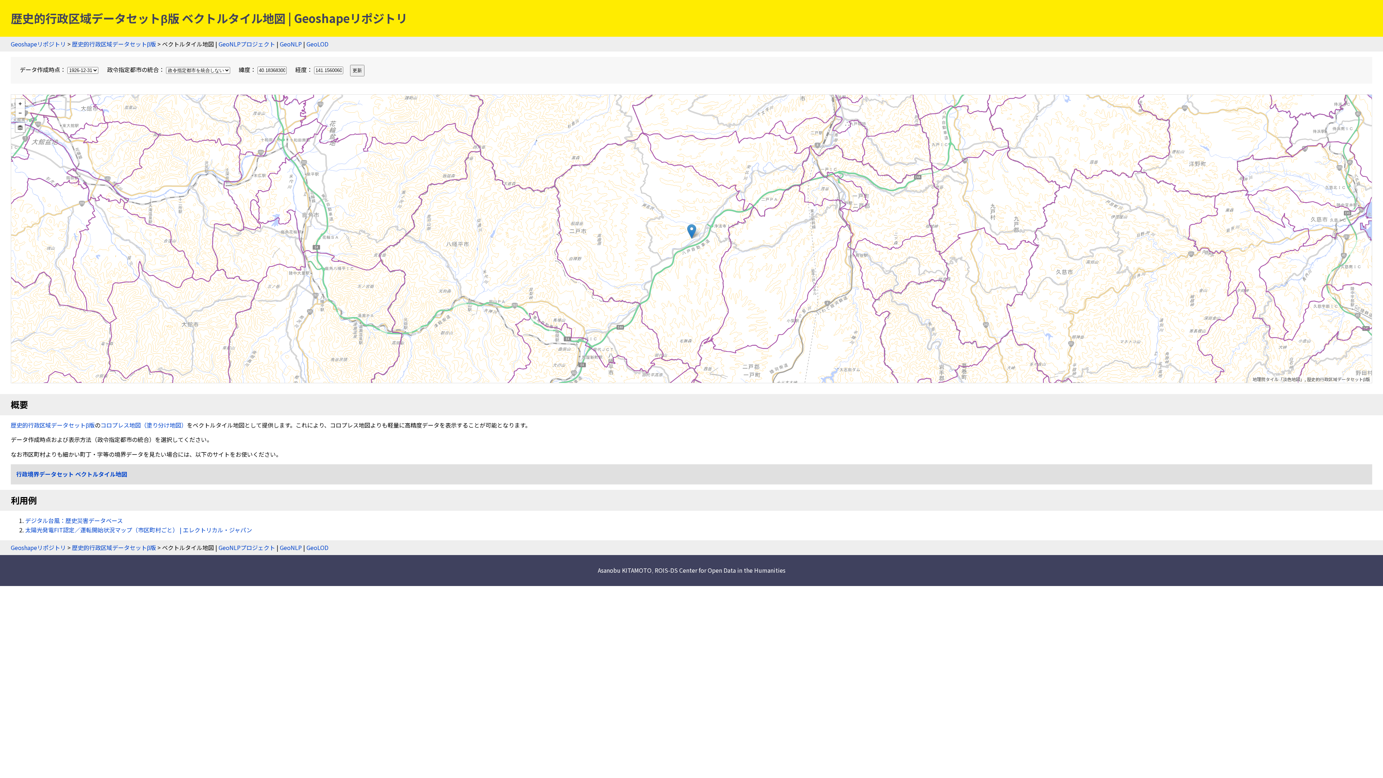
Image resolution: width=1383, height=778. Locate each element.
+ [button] (20, 103)
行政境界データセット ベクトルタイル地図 (71, 474)
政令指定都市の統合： (136, 69)
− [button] (20, 113)
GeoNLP (291, 44)
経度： (304, 69)
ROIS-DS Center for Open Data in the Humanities (720, 570)
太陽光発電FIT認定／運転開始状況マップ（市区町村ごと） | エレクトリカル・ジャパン (138, 530)
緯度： (248, 69)
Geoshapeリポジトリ (38, 44)
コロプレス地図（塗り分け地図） (143, 425)
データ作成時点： (43, 69)
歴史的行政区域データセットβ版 (114, 44)
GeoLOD (317, 44)
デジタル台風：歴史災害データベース (74, 520)
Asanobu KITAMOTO (625, 570)
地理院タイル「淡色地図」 (1278, 379)
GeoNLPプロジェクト (247, 44)
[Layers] (20, 127)
